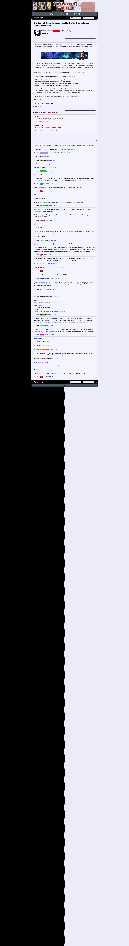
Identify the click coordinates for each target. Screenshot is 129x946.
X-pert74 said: (38, 338)
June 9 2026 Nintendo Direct (42, 121)
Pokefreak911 (43, 314)
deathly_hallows (44, 153)
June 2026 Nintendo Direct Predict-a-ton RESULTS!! (49, 118)
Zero (41, 191)
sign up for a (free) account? (48, 113)
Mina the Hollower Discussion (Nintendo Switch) (48, 127)
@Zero (36, 195)
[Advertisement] (64, 137)
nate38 (41, 183)
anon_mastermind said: (41, 362)
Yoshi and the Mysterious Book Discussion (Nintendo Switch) (51, 129)
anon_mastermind (44, 278)
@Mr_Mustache (38, 187)
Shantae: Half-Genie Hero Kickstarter (50, 100)
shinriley (42, 289)
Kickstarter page (38, 69)
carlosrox (42, 160)
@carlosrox (37, 175)
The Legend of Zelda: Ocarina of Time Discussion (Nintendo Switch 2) (53, 120)
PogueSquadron (44, 358)
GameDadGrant (43, 349)
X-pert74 (42, 334)
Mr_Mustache (43, 171)
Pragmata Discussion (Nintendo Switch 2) (46, 131)
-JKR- (41, 271)
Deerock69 (42, 263)
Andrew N (57, 31)
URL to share (37, 103)
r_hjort (41, 325)
